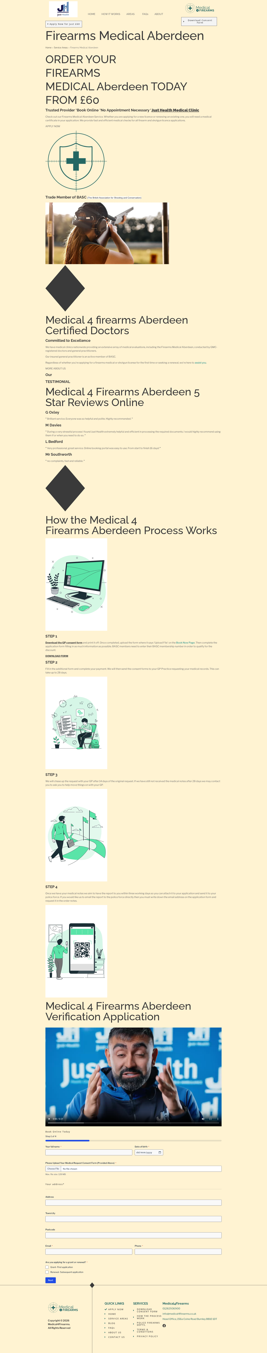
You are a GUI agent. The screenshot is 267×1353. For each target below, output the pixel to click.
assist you (200, 362)
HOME (91, 14)
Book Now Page (185, 642)
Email (49, 1246)
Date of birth (142, 1146)
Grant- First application (61, 1267)
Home (48, 47)
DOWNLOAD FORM (56, 656)
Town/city (50, 1213)
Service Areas (61, 47)
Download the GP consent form (63, 642)
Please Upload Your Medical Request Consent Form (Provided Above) (80, 1163)
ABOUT (159, 14)
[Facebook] (164, 1325)
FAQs (145, 14)
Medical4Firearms (59, 1324)
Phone (139, 1246)
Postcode (50, 1229)
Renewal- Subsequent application (66, 1272)
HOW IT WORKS (111, 14)
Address (49, 1197)
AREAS (130, 14)
